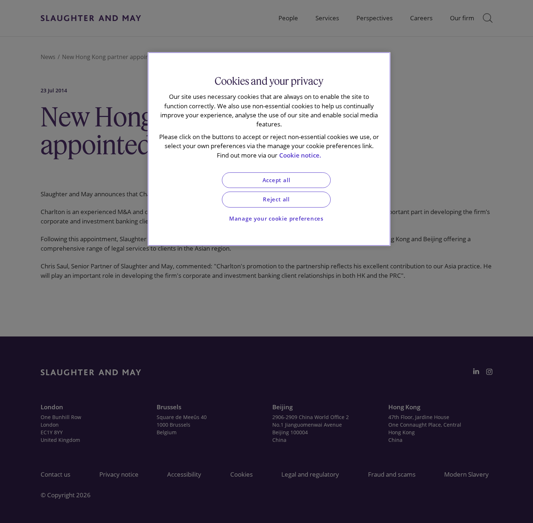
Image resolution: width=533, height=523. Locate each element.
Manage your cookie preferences (276, 218)
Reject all (276, 199)
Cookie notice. (300, 155)
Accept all (276, 180)
